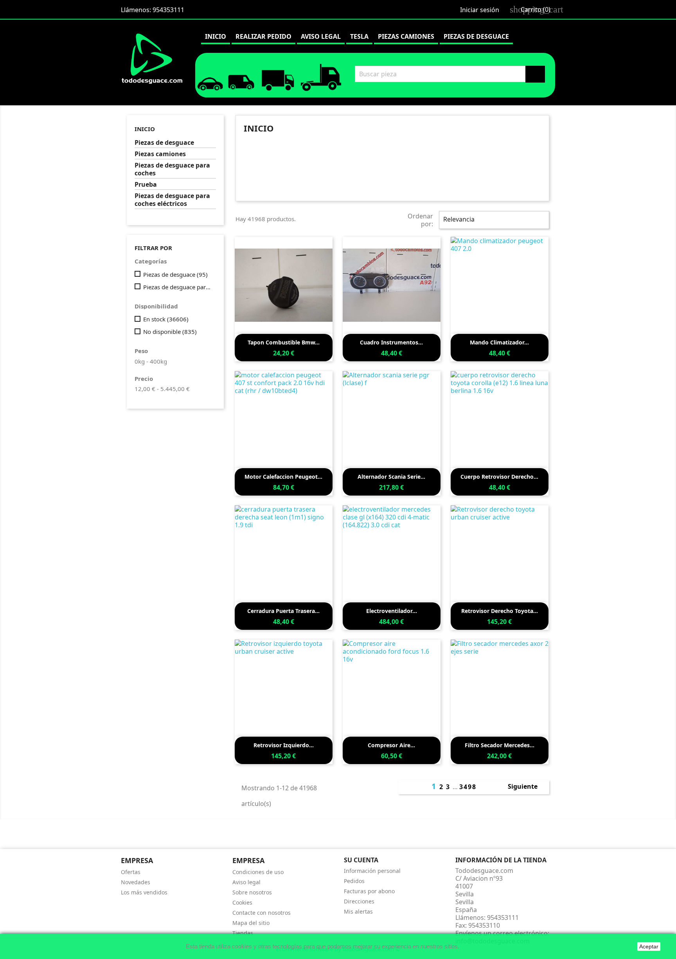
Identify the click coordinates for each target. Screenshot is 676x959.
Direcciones (359, 901)
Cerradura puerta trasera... (283, 611)
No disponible (170, 331)
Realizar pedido (263, 36)
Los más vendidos (144, 892)
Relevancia (493, 220)
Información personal (372, 870)
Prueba (146, 184)
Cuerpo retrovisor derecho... (499, 476)
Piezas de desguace (476, 36)
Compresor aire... (391, 745)
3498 (467, 786)
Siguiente (527, 787)
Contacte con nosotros (261, 912)
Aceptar (648, 946)
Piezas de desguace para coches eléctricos (172, 200)
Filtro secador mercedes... (499, 745)
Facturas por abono (369, 891)
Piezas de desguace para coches (172, 169)
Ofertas (130, 872)
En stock (166, 319)
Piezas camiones (406, 36)
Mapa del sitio (251, 923)
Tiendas (242, 933)
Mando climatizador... (499, 342)
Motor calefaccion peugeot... (283, 476)
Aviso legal (321, 36)
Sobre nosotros (252, 892)
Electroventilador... (391, 611)
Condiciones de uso (258, 872)
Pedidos (354, 881)
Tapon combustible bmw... (284, 342)
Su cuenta (361, 860)
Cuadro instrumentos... (391, 342)
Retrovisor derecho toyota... (499, 611)
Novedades (135, 882)
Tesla (359, 36)
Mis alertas (358, 911)
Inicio (215, 36)
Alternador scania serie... (391, 476)
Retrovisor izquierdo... (284, 745)
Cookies (242, 902)
